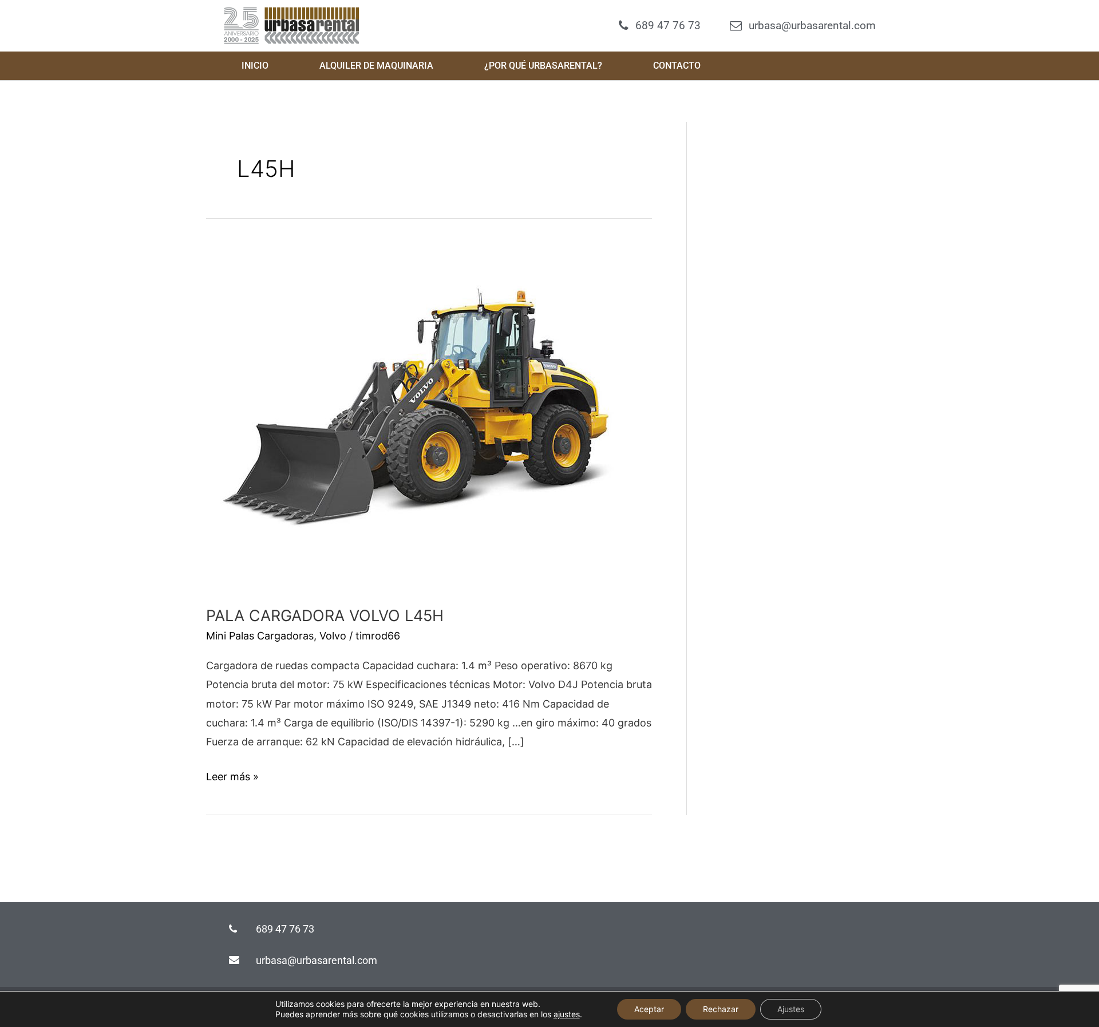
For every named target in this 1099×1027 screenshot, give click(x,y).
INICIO (255, 65)
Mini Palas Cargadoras (260, 636)
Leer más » (232, 775)
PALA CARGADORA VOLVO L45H (325, 615)
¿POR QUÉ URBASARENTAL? (543, 65)
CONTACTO (677, 65)
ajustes (567, 1014)
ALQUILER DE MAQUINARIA (376, 65)
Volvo (332, 636)
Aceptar (649, 1009)
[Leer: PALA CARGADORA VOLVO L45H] (420, 416)
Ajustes (790, 1009)
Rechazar (720, 1009)
